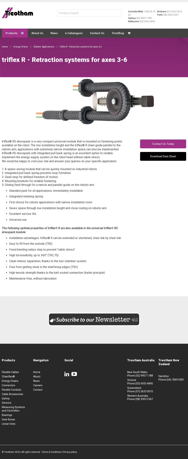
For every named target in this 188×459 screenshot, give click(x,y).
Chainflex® (8, 376)
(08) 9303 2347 (171, 15)
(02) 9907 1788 (144, 18)
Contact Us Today (163, 144)
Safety (6, 398)
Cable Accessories (12, 394)
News (36, 380)
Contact (37, 389)
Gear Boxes (8, 419)
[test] (17, 13)
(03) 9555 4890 (147, 21)
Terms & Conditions (52, 452)
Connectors (8, 385)
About (36, 376)
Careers (37, 385)
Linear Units (8, 423)
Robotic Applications (44, 46)
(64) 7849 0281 (175, 379)
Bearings (7, 415)
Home (5, 46)
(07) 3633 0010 (174, 11)
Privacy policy (70, 452)
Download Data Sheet (163, 156)
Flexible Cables (10, 372)
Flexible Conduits (11, 389)
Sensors (6, 402)
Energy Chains (21, 46)
